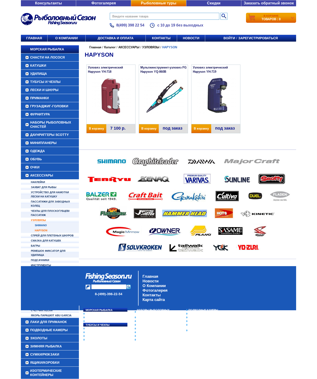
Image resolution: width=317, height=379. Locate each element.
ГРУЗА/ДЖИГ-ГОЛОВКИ (49, 106)
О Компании (154, 286)
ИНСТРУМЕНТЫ (41, 265)
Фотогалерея (103, 3)
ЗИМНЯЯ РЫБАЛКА (200, 317)
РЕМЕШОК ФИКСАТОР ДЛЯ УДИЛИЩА (48, 252)
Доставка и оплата (115, 38)
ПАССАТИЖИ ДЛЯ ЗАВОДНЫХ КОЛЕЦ (50, 203)
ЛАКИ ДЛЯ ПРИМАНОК (151, 339)
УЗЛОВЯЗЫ (38, 220)
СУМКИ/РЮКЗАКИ (199, 321)
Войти (229, 38)
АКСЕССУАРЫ (41, 175)
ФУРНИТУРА (40, 114)
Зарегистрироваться (258, 38)
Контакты (161, 38)
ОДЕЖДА (37, 151)
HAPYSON (41, 230)
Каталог (110, 47)
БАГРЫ (35, 245)
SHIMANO (41, 225)
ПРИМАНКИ (39, 98)
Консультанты (48, 3)
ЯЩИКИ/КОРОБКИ (200, 324)
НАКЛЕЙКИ (38, 182)
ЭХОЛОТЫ (195, 313)
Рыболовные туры (158, 3)
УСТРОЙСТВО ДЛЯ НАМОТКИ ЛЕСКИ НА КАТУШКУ (50, 194)
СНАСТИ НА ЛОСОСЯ (47, 57)
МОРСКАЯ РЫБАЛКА (47, 49)
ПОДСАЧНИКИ (40, 260)
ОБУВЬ (36, 159)
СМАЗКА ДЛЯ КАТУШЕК (46, 240)
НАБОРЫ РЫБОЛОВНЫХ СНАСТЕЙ (50, 124)
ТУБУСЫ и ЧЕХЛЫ (45, 82)
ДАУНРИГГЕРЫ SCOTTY (49, 135)
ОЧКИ (34, 167)
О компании (66, 38)
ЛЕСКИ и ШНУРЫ (44, 90)
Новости (191, 38)
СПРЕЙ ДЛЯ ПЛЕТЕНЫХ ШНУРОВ (52, 235)
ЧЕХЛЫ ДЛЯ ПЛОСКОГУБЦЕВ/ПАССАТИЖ (50, 212)
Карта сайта (153, 299)
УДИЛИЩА (38, 73)
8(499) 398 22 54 (130, 25)
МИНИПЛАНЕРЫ (43, 143)
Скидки (213, 3)
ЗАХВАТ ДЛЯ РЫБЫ (43, 187)
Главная (34, 38)
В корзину (96, 128)
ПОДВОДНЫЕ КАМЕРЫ (203, 310)
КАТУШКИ (38, 65)
